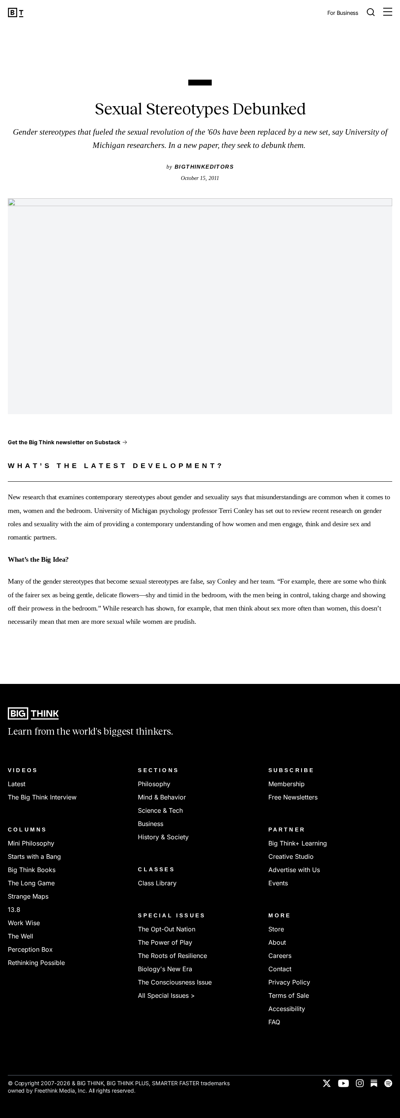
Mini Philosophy (31, 843)
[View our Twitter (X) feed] (327, 1083)
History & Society (163, 837)
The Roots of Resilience (172, 956)
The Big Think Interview (42, 797)
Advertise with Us (294, 870)
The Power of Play (165, 942)
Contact (279, 969)
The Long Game (31, 883)
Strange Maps (28, 896)
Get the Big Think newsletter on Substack (64, 442)
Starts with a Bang (34, 856)
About (277, 942)
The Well (20, 936)
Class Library (157, 883)
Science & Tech (160, 810)
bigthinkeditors (204, 167)
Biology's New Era (165, 969)
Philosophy (154, 784)
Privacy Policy (289, 982)
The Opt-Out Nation (166, 929)
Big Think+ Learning (297, 843)
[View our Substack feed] (374, 1083)
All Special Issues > (166, 995)
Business (150, 824)
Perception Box (30, 949)
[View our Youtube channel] (343, 1083)
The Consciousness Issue (175, 982)
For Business (342, 13)
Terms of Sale (288, 995)
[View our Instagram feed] (360, 1083)
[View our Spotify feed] (388, 1083)
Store (276, 929)
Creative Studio (291, 856)
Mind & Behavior (162, 797)
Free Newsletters (293, 797)
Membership (286, 784)
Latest (16, 784)
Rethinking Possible (36, 963)
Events (278, 883)
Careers (279, 956)
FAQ (274, 1022)
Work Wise (24, 923)
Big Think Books (31, 870)
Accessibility (286, 1009)
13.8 (14, 909)
